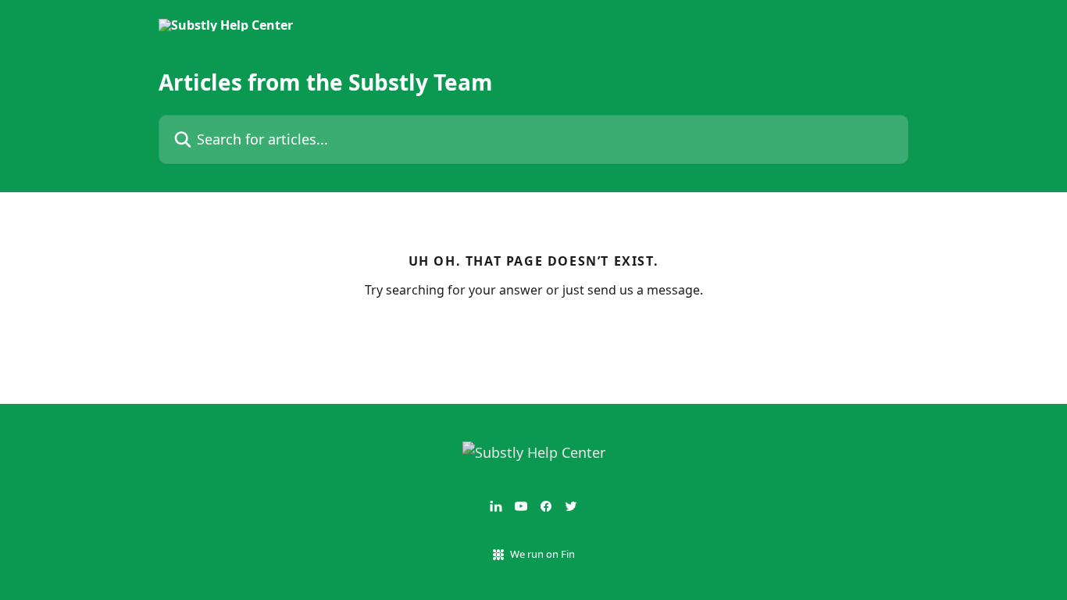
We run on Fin (542, 554)
